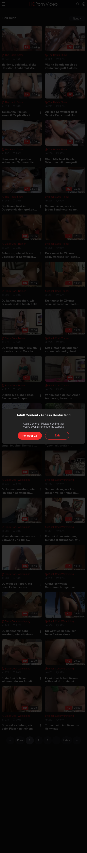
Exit (57, 435)
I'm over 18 (29, 435)
